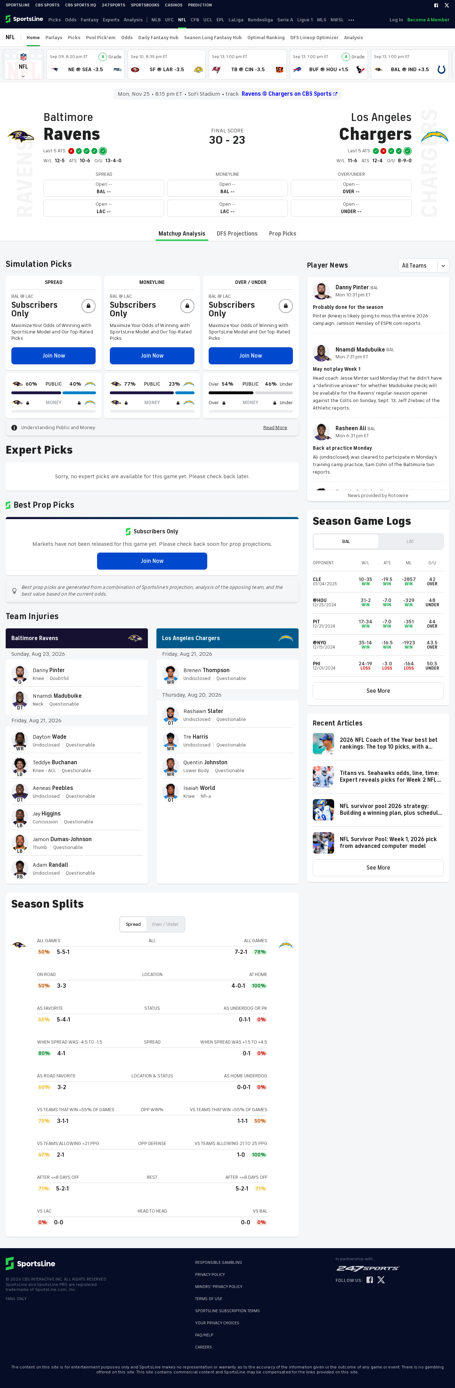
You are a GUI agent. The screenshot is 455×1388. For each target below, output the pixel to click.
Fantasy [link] (89, 20)
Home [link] (33, 38)
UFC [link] (169, 20)
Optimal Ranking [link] (266, 38)
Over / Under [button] (165, 924)
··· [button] (351, 20)
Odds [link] (70, 20)
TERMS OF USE (208, 1299)
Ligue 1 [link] (305, 20)
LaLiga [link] (236, 20)
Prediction (200, 5)
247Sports (113, 5)
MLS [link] (321, 20)
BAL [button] (346, 541)
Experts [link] (111, 20)
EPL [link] (220, 20)
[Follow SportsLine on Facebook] (369, 1280)
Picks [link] (54, 20)
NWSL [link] (337, 20)
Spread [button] (133, 924)
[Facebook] (436, 5)
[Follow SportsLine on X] (381, 1280)
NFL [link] (182, 20)
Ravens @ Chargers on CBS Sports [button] (287, 94)
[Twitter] (446, 5)
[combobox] (402, 265)
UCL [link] (207, 20)
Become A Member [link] (428, 20)
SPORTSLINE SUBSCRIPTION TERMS (227, 1311)
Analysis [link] (133, 20)
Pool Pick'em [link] (101, 38)
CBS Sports (47, 5)
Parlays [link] (54, 38)
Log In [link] (396, 20)
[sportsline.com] (25, 20)
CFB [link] (195, 20)
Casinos (173, 5)
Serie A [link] (285, 20)
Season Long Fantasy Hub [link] (213, 38)
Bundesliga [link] (260, 20)
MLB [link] (156, 20)
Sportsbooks (145, 5)
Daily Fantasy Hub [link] (158, 38)
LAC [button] (410, 541)
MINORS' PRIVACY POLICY (218, 1286)
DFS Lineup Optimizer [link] (314, 38)
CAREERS (203, 1347)
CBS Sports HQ (80, 5)
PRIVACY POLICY (210, 1274)
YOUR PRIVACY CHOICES (217, 1323)
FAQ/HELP (204, 1335)
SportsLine (18, 5)
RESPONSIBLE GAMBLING (218, 1262)
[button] (23, 64)
